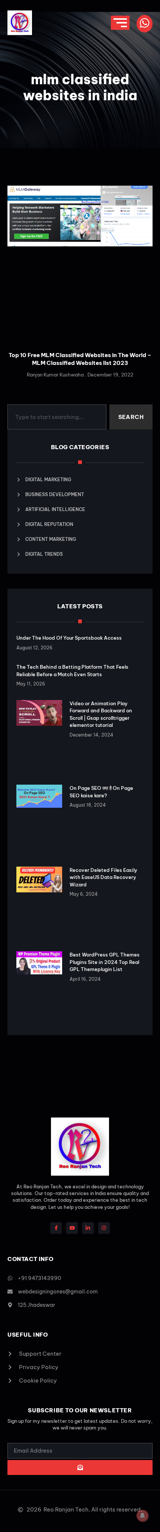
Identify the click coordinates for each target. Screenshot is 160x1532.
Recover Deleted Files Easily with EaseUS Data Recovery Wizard (103, 877)
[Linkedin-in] (88, 1228)
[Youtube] (72, 1228)
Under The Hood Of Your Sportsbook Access (69, 638)
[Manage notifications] (142, 1516)
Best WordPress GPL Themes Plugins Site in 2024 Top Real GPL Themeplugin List (105, 962)
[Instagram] (104, 1228)
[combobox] (56, 417)
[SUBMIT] (80, 1467)
